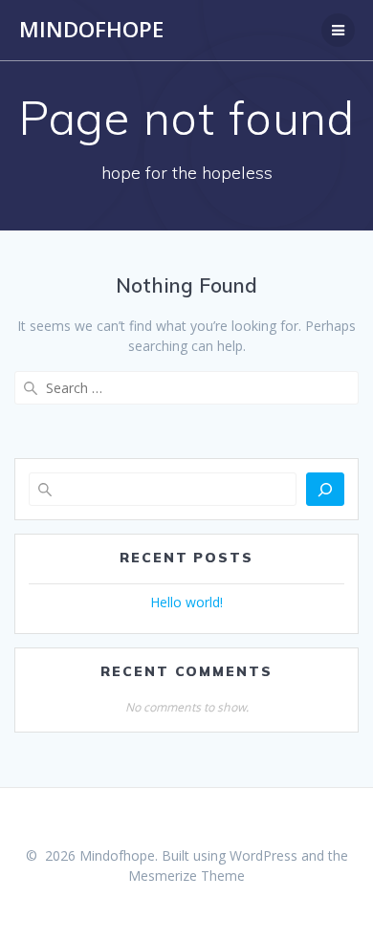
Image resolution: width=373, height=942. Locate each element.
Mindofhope (91, 29)
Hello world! (186, 602)
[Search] (325, 489)
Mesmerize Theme (186, 875)
